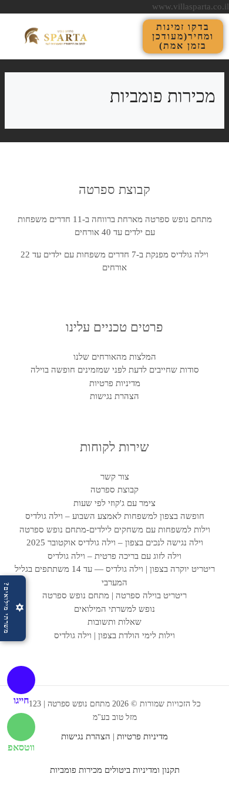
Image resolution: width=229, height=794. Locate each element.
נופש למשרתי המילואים (114, 609)
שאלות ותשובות (114, 622)
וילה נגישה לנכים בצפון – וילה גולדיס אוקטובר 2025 (114, 542)
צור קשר (114, 476)
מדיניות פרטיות (114, 383)
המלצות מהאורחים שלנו (114, 356)
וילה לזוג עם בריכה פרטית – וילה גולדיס (114, 556)
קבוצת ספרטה (114, 489)
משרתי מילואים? (14, 608)
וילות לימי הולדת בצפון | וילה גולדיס (114, 635)
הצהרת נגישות (114, 396)
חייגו (21, 700)
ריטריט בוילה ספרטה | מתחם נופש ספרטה (114, 595)
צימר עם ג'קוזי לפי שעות (114, 503)
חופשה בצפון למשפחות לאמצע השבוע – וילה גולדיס (114, 516)
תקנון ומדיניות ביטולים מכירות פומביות (115, 770)
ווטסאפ (21, 747)
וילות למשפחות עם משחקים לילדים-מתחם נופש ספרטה (114, 529)
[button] (133, 36)
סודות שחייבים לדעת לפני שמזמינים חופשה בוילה (115, 369)
